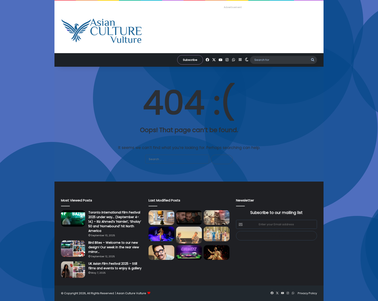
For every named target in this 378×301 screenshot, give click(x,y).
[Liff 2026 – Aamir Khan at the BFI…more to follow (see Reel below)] (189, 235)
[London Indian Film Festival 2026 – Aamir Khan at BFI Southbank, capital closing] (161, 252)
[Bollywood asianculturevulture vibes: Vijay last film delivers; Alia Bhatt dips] (216, 217)
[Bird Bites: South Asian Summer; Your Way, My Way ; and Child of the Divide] (189, 252)
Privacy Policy (307, 293)
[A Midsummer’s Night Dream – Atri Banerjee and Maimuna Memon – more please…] (216, 234)
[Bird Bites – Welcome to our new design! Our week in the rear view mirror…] (73, 248)
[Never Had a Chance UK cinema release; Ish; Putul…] (189, 217)
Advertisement (233, 7)
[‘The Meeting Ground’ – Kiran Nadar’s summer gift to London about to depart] (161, 217)
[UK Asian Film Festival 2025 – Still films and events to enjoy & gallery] (73, 269)
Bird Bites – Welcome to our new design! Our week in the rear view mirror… (113, 247)
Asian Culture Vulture (131, 293)
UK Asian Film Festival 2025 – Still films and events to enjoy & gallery (115, 265)
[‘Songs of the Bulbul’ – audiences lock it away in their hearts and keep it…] (216, 252)
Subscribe (190, 60)
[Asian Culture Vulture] (101, 31)
